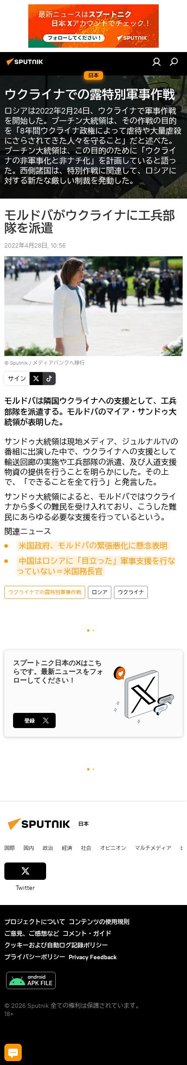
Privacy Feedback (93, 957)
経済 (67, 848)
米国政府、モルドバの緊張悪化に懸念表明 (93, 546)
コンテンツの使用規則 (99, 922)
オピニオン (113, 848)
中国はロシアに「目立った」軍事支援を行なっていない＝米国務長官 (96, 566)
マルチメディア (153, 848)
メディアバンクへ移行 (59, 362)
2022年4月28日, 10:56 (35, 245)
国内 (28, 848)
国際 (9, 848)
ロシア (99, 592)
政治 (48, 848)
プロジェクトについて (34, 922)
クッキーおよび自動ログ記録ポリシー (56, 945)
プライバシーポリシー (34, 957)
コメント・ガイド (87, 934)
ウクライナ (131, 592)
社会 (86, 848)
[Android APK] (30, 981)
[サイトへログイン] (156, 61)
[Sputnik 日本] (26, 65)
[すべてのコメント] (13, 1052)
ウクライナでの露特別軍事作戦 (44, 592)
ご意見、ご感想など (31, 934)
